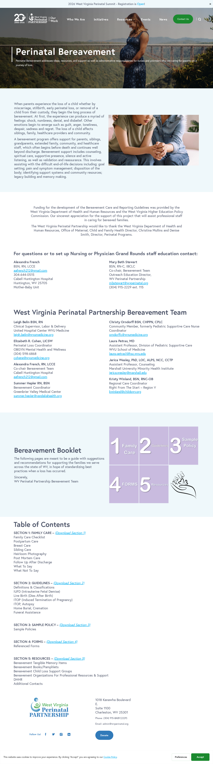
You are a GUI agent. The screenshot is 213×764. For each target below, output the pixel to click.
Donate (104, 735)
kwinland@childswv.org (125, 392)
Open (140, 4)
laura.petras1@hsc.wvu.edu (127, 354)
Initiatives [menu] (101, 19)
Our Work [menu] (54, 19)
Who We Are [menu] (76, 19)
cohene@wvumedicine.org (31, 358)
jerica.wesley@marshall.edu (128, 372)
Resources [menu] (124, 19)
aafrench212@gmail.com (30, 270)
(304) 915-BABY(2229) (115, 718)
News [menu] (163, 19)
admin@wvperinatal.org (115, 723)
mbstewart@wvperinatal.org (128, 283)
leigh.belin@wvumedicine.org (33, 334)
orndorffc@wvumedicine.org (128, 334)
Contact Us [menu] (183, 19)
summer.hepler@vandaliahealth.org (38, 396)
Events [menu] (146, 19)
